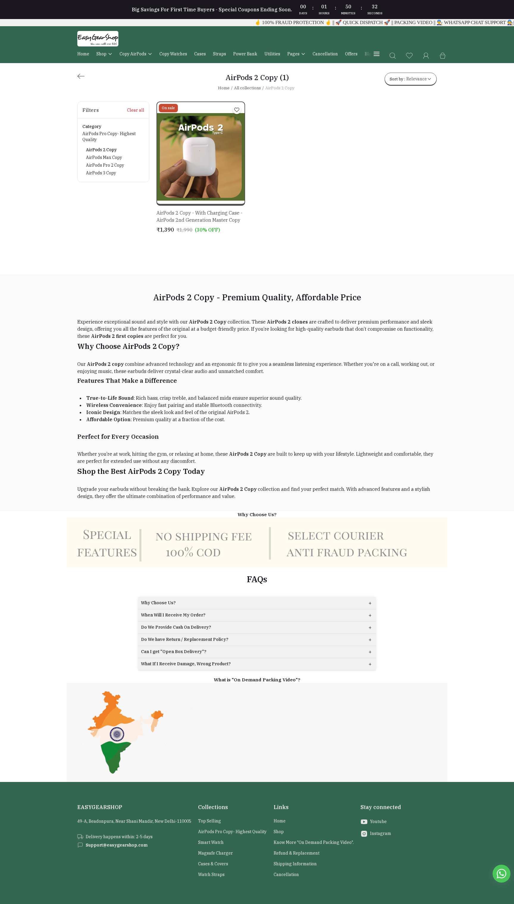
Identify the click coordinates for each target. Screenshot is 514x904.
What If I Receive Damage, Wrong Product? (256, 664)
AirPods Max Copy (104, 157)
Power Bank (245, 54)
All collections (247, 87)
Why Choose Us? (256, 602)
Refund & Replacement (296, 853)
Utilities (272, 54)
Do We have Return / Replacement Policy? (256, 639)
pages (293, 54)
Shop (101, 54)
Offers (351, 54)
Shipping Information (295, 863)
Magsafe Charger (215, 853)
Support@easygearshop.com (117, 845)
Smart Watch (211, 842)
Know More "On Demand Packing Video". (314, 842)
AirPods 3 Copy (101, 173)
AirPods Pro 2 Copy (105, 165)
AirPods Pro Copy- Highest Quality (109, 153)
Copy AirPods (133, 54)
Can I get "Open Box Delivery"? (256, 651)
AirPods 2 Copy (101, 149)
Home (83, 54)
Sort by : (408, 79)
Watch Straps (211, 874)
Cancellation (325, 54)
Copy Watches (173, 54)
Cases (200, 54)
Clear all (135, 110)
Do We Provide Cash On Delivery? (256, 627)
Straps (219, 54)
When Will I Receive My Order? (256, 615)
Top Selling (209, 821)
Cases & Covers (213, 863)
